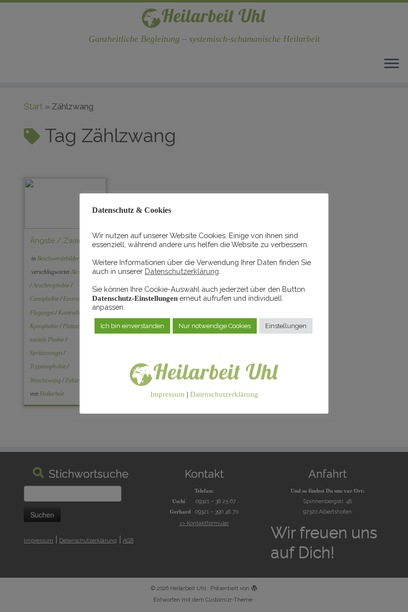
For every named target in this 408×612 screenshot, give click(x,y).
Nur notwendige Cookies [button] (215, 326)
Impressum (167, 394)
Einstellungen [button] (285, 326)
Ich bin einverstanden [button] (132, 326)
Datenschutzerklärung (182, 271)
